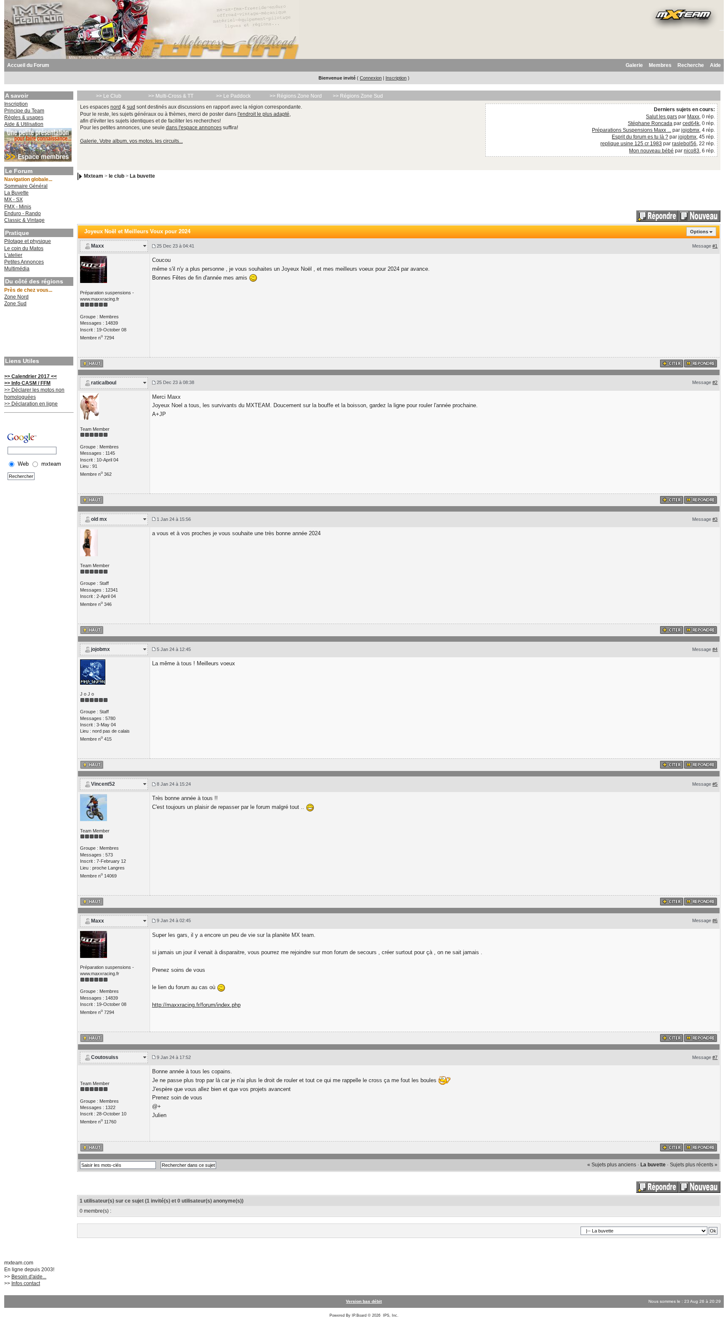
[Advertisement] (38, 333)
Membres (660, 65)
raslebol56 (684, 144)
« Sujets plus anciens (611, 1165)
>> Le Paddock (233, 96)
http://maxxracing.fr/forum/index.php (196, 1005)
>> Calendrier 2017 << (30, 376)
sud (131, 107)
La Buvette (16, 193)
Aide (715, 65)
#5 (714, 784)
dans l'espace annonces (194, 128)
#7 (714, 1057)
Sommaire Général (26, 186)
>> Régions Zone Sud (358, 96)
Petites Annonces (24, 262)
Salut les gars (661, 117)
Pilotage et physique (27, 241)
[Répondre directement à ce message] (700, 363)
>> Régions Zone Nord (296, 96)
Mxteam (93, 176)
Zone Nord (16, 297)
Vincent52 (103, 784)
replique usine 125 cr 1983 (631, 144)
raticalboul (103, 383)
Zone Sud (15, 304)
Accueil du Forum (28, 65)
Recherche (690, 65)
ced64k (690, 123)
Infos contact (25, 1283)
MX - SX (13, 200)
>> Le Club (108, 96)
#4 (714, 649)
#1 (714, 245)
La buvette (142, 176)
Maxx (693, 117)
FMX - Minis (17, 207)
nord (115, 107)
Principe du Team (24, 111)
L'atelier (13, 255)
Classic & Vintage (24, 220)
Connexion (371, 77)
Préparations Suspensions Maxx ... (631, 130)
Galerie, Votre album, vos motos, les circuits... (131, 141)
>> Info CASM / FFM (27, 383)
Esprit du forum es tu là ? (640, 137)
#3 (714, 519)
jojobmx (690, 130)
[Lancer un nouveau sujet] (699, 216)
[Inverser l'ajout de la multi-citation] (672, 363)
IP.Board (359, 1315)
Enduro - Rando (22, 213)
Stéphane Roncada (650, 123)
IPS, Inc (390, 1315)
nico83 (691, 151)
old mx (99, 519)
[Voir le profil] (93, 269)
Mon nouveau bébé (651, 151)
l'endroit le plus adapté (263, 114)
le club (116, 176)
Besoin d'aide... (28, 1277)
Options (699, 231)
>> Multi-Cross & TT (170, 96)
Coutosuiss (104, 1057)
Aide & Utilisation (23, 124)
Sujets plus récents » (693, 1165)
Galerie (634, 65)
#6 (714, 920)
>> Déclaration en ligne (31, 404)
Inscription (396, 77)
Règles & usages (23, 117)
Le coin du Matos (23, 248)
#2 (714, 382)
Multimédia (16, 269)
